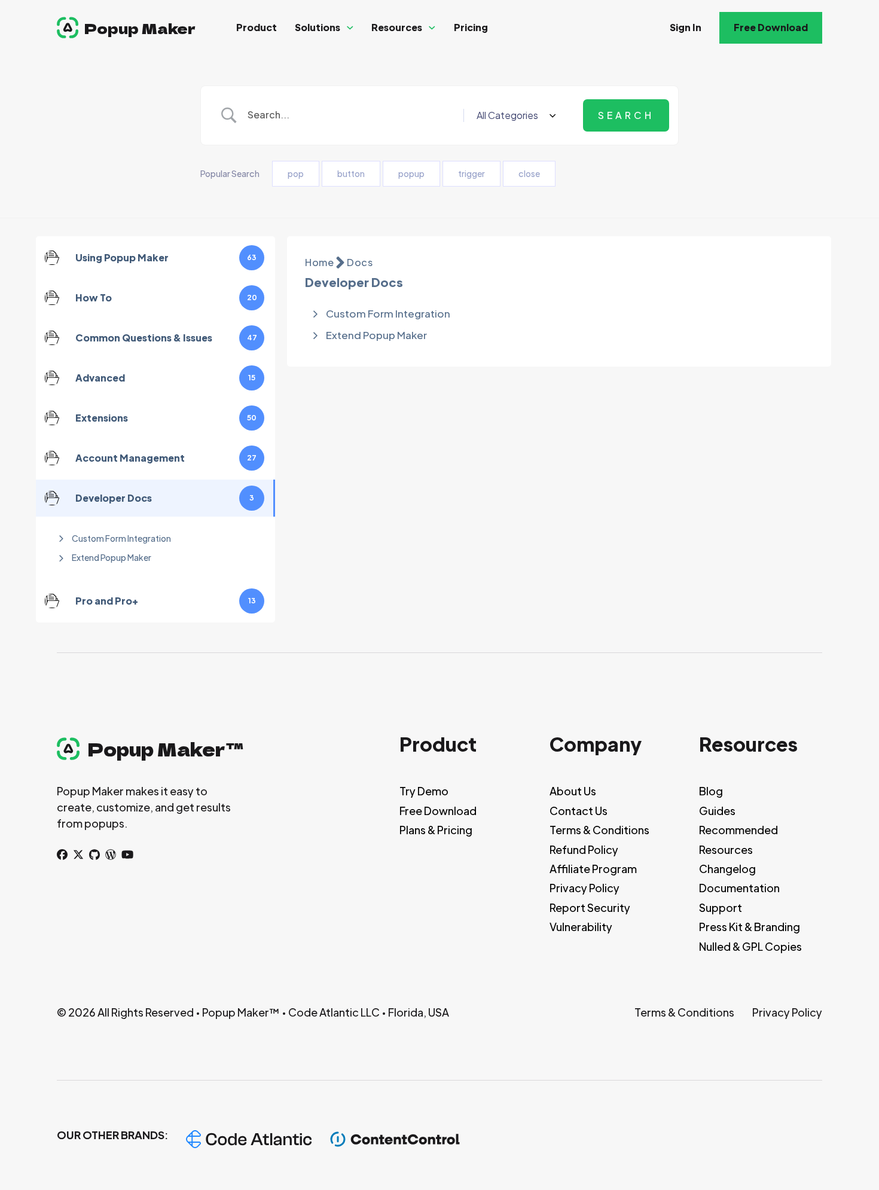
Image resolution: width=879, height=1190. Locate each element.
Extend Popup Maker (111, 557)
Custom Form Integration (121, 538)
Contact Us (579, 810)
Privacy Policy (584, 888)
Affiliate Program (593, 868)
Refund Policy (584, 849)
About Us (573, 791)
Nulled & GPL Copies (750, 946)
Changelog (727, 868)
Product (256, 27)
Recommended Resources (738, 839)
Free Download (771, 27)
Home (319, 262)
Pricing (471, 27)
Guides (717, 810)
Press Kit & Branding (749, 926)
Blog (711, 791)
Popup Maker (140, 27)
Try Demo (423, 791)
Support (720, 907)
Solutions (317, 27)
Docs (360, 262)
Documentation (739, 888)
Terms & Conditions (599, 830)
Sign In (685, 27)
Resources (396, 27)
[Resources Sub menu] (432, 28)
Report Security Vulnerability (590, 917)
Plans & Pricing (435, 830)
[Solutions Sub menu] (350, 28)
